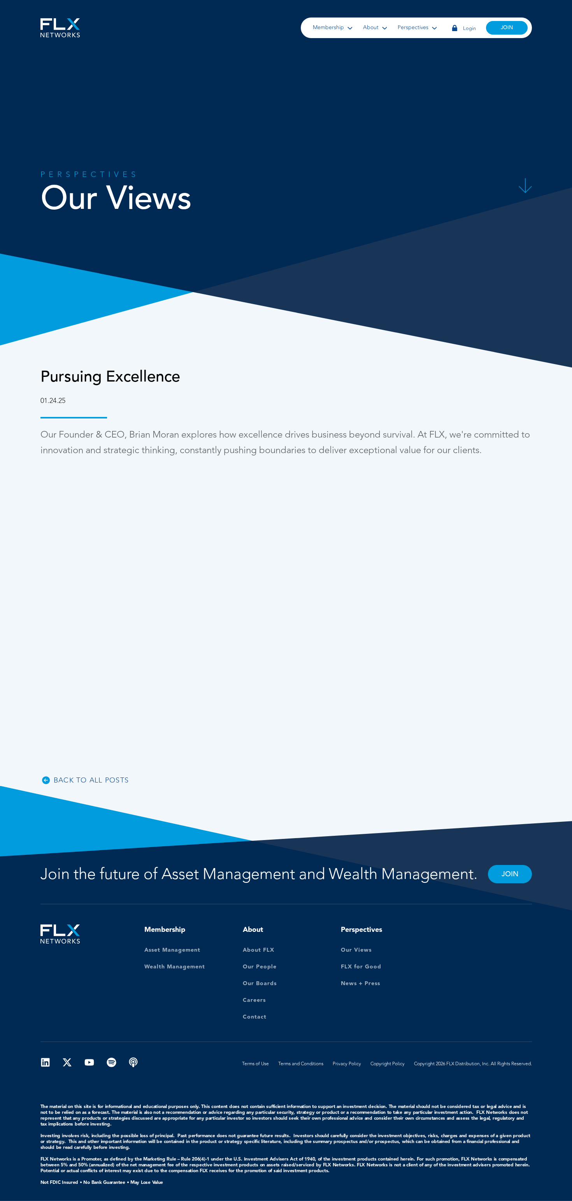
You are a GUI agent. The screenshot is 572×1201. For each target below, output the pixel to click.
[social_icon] (45, 1063)
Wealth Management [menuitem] (174, 967)
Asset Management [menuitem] (172, 950)
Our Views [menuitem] (356, 950)
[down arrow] (525, 196)
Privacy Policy (347, 1063)
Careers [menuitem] (254, 1001)
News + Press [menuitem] (360, 984)
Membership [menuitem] (328, 27)
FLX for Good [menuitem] (361, 967)
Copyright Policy (387, 1063)
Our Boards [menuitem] (260, 984)
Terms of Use (255, 1063)
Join (507, 28)
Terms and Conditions (300, 1063)
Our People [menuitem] (260, 967)
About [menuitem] (371, 27)
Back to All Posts (91, 780)
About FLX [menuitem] (258, 950)
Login (469, 28)
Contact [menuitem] (255, 1017)
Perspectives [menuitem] (413, 27)
